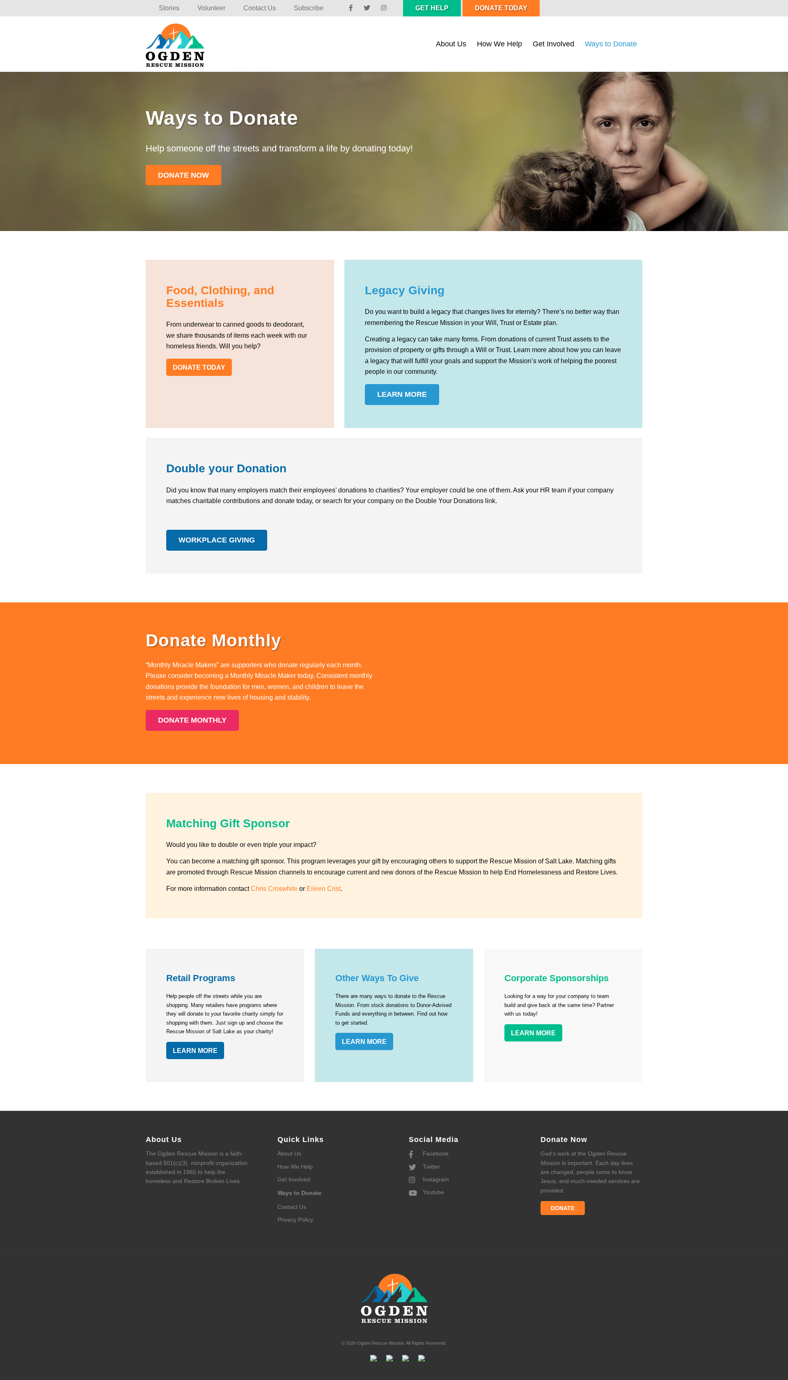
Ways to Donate (299, 1193)
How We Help (295, 1166)
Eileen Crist (324, 888)
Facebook (435, 1153)
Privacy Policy (295, 1219)
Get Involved (293, 1179)
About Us (289, 1153)
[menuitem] (169, 8)
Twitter (430, 1166)
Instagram (435, 1179)
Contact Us (259, 8)
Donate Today (501, 8)
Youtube (432, 1192)
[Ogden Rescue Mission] (183, 44)
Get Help (432, 8)
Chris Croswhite (274, 888)
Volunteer (211, 8)
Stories (169, 8)
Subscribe (308, 8)
